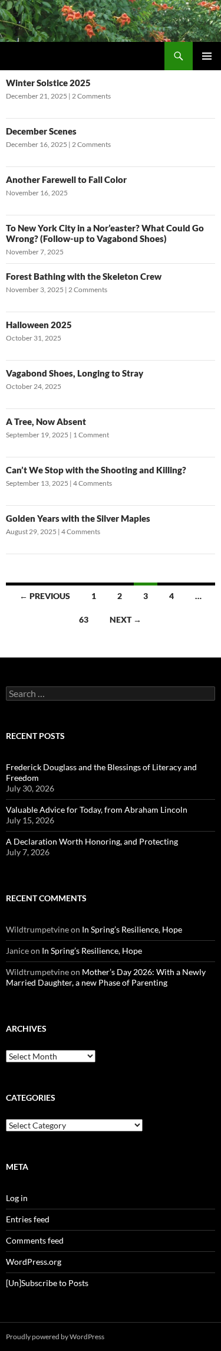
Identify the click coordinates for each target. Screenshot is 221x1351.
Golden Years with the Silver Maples (78, 518)
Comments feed (35, 1240)
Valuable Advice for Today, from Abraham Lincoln (96, 809)
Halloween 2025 (39, 324)
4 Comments (92, 483)
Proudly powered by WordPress (55, 1336)
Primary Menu (207, 56)
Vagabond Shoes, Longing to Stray (74, 373)
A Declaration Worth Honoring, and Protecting (92, 841)
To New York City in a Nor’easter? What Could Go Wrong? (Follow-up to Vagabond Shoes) (105, 233)
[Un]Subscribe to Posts (47, 1283)
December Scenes (41, 131)
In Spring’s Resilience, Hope (132, 929)
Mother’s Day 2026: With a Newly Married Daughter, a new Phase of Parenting (106, 977)
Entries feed (28, 1219)
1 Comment (91, 434)
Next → (125, 619)
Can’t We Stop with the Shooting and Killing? (96, 469)
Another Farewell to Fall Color (66, 179)
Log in (17, 1198)
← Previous (44, 596)
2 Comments (91, 95)
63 (83, 619)
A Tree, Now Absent (46, 421)
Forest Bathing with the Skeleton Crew (83, 276)
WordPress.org (33, 1262)
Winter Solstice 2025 (48, 82)
